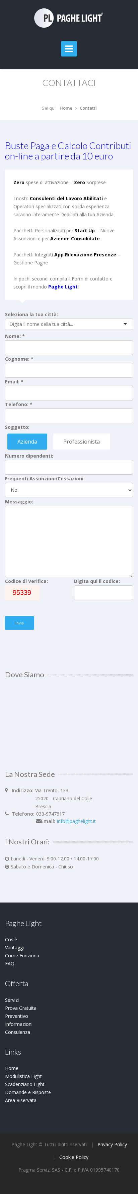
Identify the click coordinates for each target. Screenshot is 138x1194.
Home (66, 108)
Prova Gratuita (21, 1008)
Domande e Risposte (28, 1092)
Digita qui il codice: (97, 581)
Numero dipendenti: (29, 456)
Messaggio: (19, 501)
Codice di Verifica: (26, 581)
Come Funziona (22, 955)
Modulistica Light (23, 1076)
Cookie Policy (73, 1157)
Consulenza (17, 1032)
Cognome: (19, 359)
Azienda (27, 441)
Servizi (12, 1000)
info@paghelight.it (76, 821)
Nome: (15, 336)
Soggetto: (17, 427)
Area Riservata (21, 1100)
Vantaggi (14, 947)
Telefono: (18, 404)
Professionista (81, 441)
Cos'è (11, 939)
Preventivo (16, 1016)
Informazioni (18, 1024)
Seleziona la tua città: (31, 314)
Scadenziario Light (25, 1084)
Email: (14, 381)
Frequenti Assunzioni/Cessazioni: (45, 478)
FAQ (9, 963)
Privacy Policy (112, 1144)
